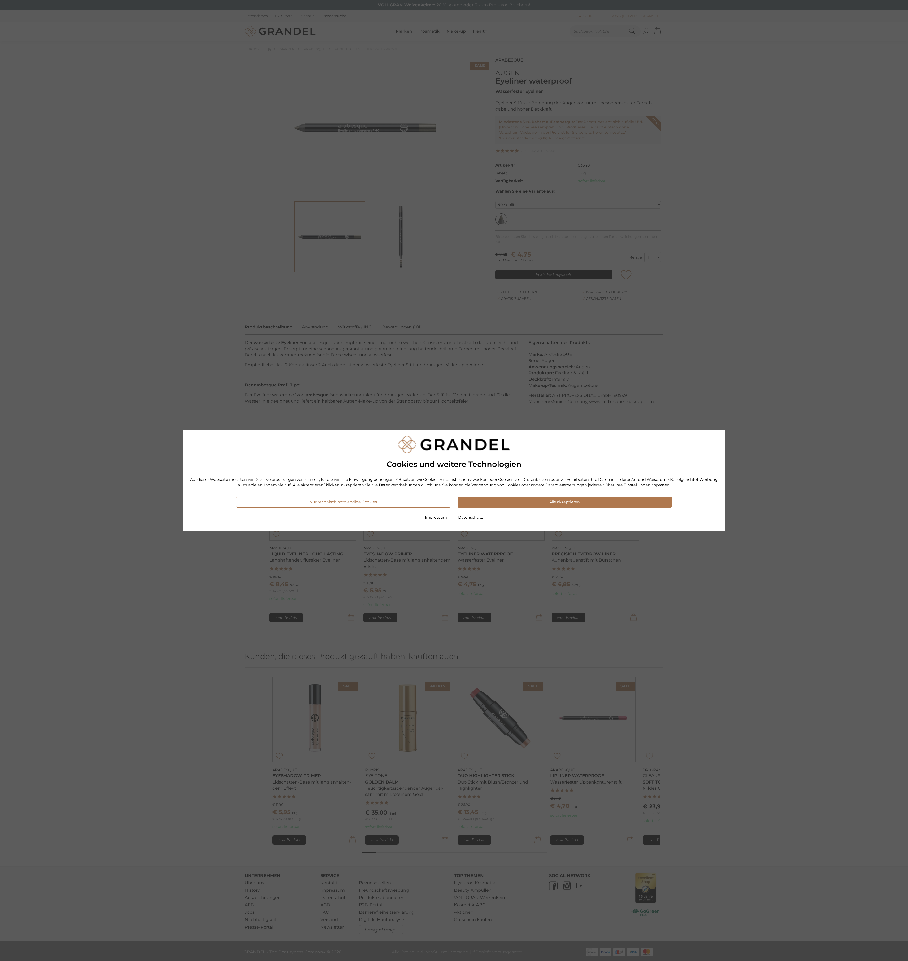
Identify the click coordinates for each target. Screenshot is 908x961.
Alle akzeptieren (564, 502)
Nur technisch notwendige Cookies (343, 502)
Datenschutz (470, 517)
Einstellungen (637, 485)
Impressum (436, 517)
